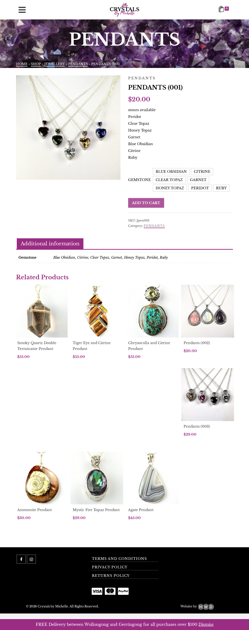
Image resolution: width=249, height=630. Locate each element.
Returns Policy (111, 575)
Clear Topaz (169, 180)
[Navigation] (22, 9)
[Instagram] (31, 559)
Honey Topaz (170, 188)
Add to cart (146, 203)
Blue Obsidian (171, 171)
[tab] (50, 244)
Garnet (198, 180)
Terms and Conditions (119, 558)
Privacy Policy (109, 567)
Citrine (202, 171)
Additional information (50, 244)
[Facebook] (21, 559)
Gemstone (139, 180)
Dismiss (205, 624)
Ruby (221, 188)
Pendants (154, 226)
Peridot (200, 188)
